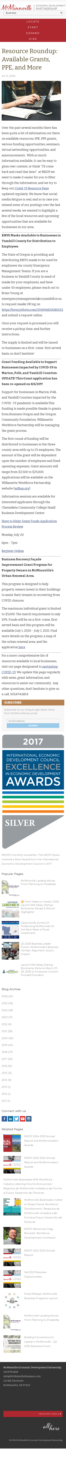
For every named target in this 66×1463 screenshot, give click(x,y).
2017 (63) (7, 1059)
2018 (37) (7, 1052)
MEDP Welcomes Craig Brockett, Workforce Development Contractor (40, 1233)
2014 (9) (6, 1079)
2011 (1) (6, 1100)
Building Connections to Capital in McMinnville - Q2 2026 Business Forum (40, 1342)
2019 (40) (7, 1045)
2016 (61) (7, 1066)
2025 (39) (7, 1003)
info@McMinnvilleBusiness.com (22, 1376)
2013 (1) (6, 1086)
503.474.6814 (10, 1372)
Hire (33, 39)
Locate (32, 21)
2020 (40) (7, 1038)
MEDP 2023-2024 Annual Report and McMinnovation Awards (41, 1162)
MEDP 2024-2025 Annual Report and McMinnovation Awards (41, 1141)
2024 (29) (7, 1010)
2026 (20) (7, 996)
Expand (33, 33)
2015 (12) (7, 1073)
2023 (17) (7, 1017)
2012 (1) (6, 1093)
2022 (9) (6, 1024)
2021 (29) (7, 1031)
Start (33, 27)
